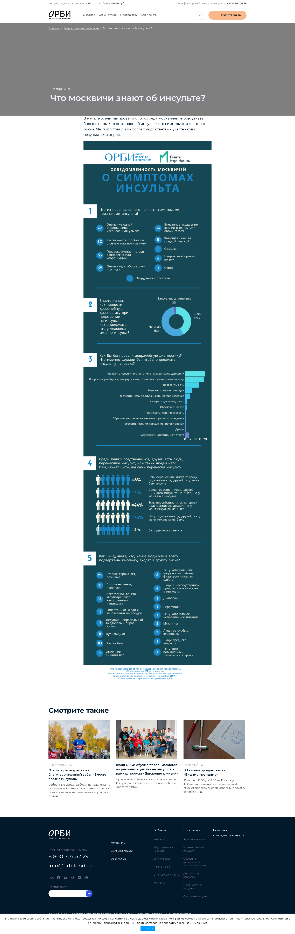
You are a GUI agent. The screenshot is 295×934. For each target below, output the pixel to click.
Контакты (159, 882)
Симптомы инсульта (196, 896)
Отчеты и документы (166, 874)
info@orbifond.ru (70, 865)
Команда (158, 839)
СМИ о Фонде (162, 858)
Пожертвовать (230, 15)
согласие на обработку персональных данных (176, 922)
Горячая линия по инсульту (194, 849)
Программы (128, 15)
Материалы (118, 842)
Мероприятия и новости (163, 849)
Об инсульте (108, 15)
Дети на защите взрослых (193, 875)
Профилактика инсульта (192, 886)
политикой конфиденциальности (250, 918)
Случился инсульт (122, 850)
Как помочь (149, 15)
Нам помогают (162, 866)
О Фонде (159, 830)
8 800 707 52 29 (68, 856)
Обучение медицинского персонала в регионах (197, 862)
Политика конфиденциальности (228, 833)
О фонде (89, 15)
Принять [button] (148, 928)
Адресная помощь (194, 839)
